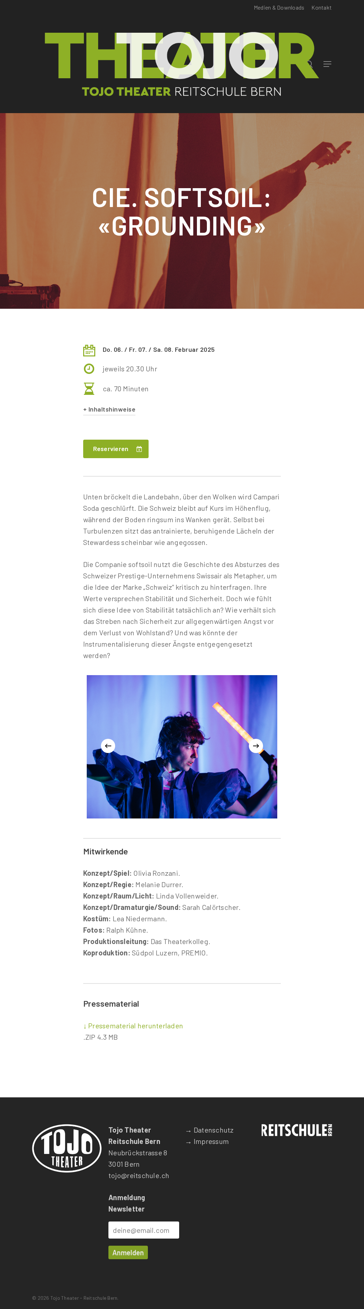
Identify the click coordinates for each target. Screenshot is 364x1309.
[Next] (256, 746)
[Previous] (108, 746)
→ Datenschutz (209, 1129)
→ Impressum (207, 1141)
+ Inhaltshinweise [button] (109, 409)
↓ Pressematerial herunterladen (133, 1025)
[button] (327, 64)
